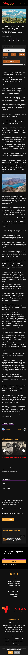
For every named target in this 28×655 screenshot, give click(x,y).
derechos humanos (19, 631)
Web (4, 483)
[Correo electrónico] (23, 40)
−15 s (5, 54)
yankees (23, 644)
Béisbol (14, 622)
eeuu (5, 635)
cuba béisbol (9, 625)
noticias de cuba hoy (9, 643)
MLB (6, 641)
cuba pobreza (14, 629)
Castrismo (19, 622)
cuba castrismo (16, 625)
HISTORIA (17, 638)
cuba (5, 625)
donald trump (17, 633)
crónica (11, 423)
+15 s (13, 54)
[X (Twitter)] (9, 40)
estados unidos (21, 635)
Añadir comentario (7, 488)
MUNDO (9, 641)
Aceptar (10, 652)
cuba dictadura (9, 627)
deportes (13, 631)
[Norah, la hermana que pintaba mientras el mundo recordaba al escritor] (14, 448)
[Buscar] (21, 3)
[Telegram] (17, 574)
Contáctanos (14, 596)
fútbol (12, 637)
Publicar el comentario (7, 519)
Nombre (5, 474)
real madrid (16, 643)
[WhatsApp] (18, 40)
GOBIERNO (18, 637)
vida (20, 644)
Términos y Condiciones (14, 583)
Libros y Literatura (12, 32)
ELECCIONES (10, 635)
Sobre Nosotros (14, 594)
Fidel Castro (8, 637)
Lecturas (5, 32)
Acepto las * (9, 504)
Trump (10, 644)
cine (22, 622)
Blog (14, 587)
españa (15, 635)
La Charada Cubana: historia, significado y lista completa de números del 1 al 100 (14, 539)
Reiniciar (22, 54)
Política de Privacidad (14, 581)
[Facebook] (4, 40)
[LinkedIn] (14, 40)
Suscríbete (14, 561)
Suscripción (14, 598)
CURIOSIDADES (7, 631)
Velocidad (5, 57)
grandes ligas (6, 638)
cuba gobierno (18, 627)
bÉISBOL (10, 622)
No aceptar (17, 652)
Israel (23, 638)
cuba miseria (8, 629)
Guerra (12, 638)
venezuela (17, 644)
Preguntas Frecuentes (14, 585)
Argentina (4, 423)
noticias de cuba (17, 641)
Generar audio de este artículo (11, 61)
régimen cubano (5, 644)
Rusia (21, 643)
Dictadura (6, 633)
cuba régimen (19, 629)
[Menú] (24, 3)
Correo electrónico (7, 479)
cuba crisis (22, 625)
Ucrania (13, 644)
